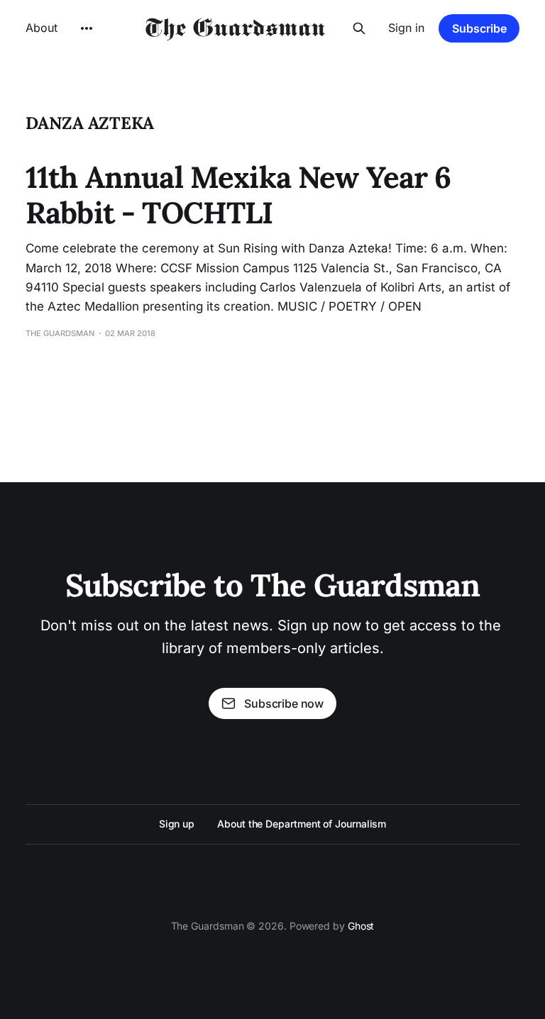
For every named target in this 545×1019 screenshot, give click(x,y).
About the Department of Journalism (301, 824)
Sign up (176, 824)
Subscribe (479, 28)
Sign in (406, 28)
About (41, 28)
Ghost (361, 926)
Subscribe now (284, 703)
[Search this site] (359, 28)
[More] (86, 28)
